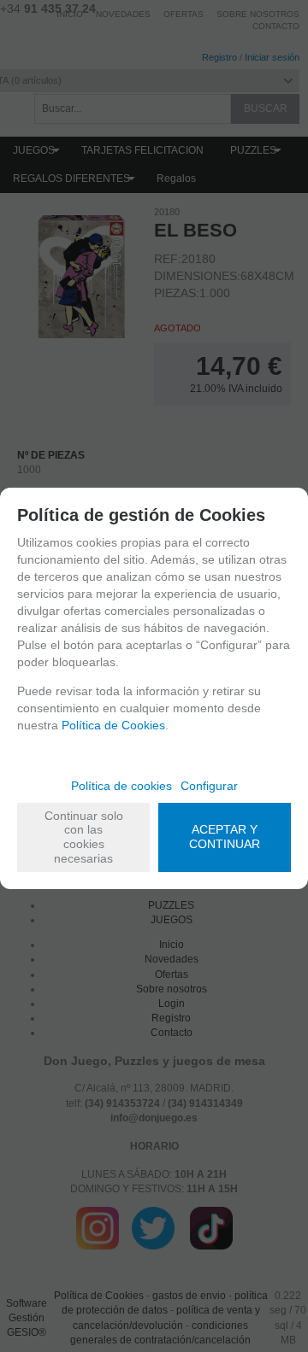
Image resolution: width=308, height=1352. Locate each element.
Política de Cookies (113, 725)
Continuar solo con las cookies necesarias (83, 837)
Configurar (209, 786)
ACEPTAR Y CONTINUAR (224, 836)
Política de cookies (121, 786)
